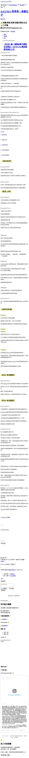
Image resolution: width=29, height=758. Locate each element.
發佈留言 (3, 590)
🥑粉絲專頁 (4, 625)
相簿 (5, 34)
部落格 (5, 36)
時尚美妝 (12, 31)
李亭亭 (2, 561)
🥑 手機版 (3, 619)
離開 (9, 755)
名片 (5, 38)
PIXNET (7, 735)
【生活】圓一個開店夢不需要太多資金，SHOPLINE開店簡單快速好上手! (15, 46)
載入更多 (3, 581)
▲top (2, 578)
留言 (13, 569)
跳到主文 (3, 19)
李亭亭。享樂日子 (6, 730)
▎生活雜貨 (13, 575)
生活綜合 (12, 574)
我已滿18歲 (3, 755)
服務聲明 (16, 737)
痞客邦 (10, 569)
